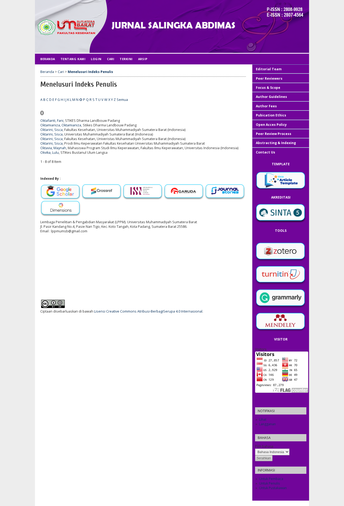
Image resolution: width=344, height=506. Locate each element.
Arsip (143, 59)
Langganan (267, 424)
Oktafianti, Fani (51, 120)
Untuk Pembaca (271, 478)
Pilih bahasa (264, 446)
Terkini (126, 59)
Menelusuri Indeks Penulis (90, 71)
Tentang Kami (72, 59)
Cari (110, 59)
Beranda (47, 59)
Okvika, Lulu (49, 152)
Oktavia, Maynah (53, 148)
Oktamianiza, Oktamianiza (60, 125)
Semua (122, 99)
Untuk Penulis (269, 483)
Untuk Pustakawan (273, 488)
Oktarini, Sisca (51, 129)
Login (96, 59)
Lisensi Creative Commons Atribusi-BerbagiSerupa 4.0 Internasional (148, 311)
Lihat (262, 419)
